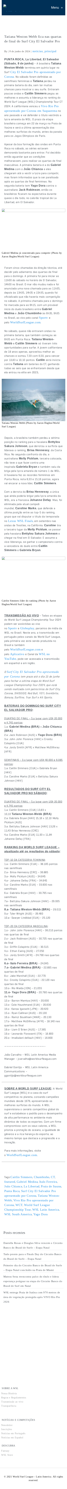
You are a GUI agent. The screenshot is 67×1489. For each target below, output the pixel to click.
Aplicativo (17, 654)
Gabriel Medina (27, 1181)
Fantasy (5, 1451)
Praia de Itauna (51, 1186)
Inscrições (6, 1429)
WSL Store (7, 1455)
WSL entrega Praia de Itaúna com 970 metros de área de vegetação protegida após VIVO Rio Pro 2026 (31, 1297)
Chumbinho (41, 1177)
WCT (19, 1205)
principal (50, 51)
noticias (37, 51)
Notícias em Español (12, 1437)
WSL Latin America (45, 1209)
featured (9, 1181)
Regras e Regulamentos (13, 1397)
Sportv (44, 317)
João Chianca (13, 1186)
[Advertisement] (29, 1337)
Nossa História (9, 1393)
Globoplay (27, 628)
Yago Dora (40, 1214)
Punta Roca (12, 1191)
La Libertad (32, 1186)
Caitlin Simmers (21, 1177)
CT (53, 1177)
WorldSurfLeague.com (25, 322)
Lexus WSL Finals (20, 521)
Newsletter (7, 1425)
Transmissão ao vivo (12, 1401)
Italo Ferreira (48, 1181)
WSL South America (18, 1214)
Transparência (8, 1406)
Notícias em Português (13, 1433)
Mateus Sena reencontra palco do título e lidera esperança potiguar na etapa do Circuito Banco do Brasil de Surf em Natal (32, 1281)
